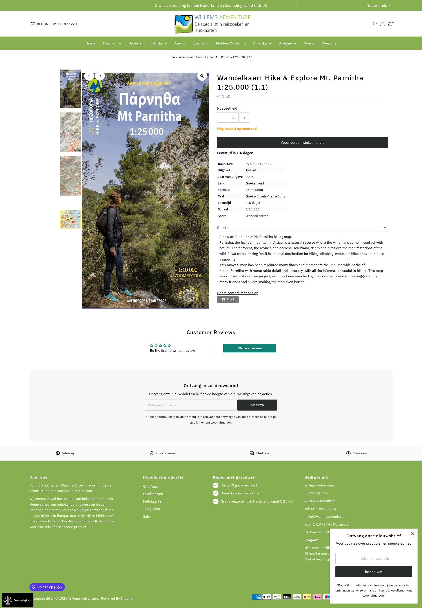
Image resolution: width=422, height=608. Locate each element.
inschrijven (257, 405)
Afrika (158, 43)
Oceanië (285, 43)
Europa (199, 43)
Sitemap (68, 453)
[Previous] (126, 6)
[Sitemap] (58, 454)
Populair (110, 43)
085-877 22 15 (323, 509)
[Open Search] (375, 24)
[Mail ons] (252, 454)
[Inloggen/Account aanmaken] (382, 24)
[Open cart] (390, 24)
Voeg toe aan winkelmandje (302, 142)
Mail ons (262, 453)
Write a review (250, 348)
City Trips (150, 486)
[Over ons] (348, 454)
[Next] (296, 6)
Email (230, 299)
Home (90, 43)
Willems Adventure (83, 598)
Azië (178, 43)
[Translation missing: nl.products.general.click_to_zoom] (202, 76)
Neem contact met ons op (237, 293)
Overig (309, 43)
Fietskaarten (153, 501)
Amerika (260, 43)
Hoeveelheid (227, 108)
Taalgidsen (151, 509)
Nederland (137, 43)
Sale (146, 516)
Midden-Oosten (229, 43)
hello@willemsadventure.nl (325, 516)
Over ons (329, 43)
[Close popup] (412, 534)
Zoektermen (165, 453)
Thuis (173, 57)
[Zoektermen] (151, 454)
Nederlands (376, 5)
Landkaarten (153, 494)
